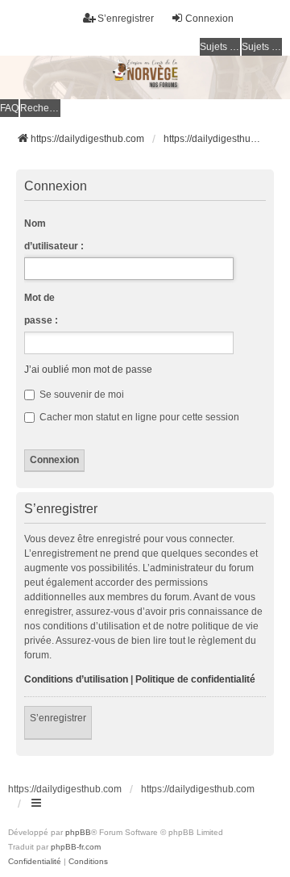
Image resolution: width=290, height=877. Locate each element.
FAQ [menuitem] (9, 108)
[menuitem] (34, 861)
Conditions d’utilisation (76, 679)
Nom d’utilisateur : (54, 235)
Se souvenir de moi (80, 394)
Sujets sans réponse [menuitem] (220, 46)
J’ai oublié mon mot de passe (88, 369)
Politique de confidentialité (195, 679)
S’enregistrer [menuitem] (125, 18)
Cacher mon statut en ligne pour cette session (138, 417)
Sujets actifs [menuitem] (262, 46)
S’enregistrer (58, 718)
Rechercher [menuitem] (40, 108)
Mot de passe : (41, 309)
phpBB (78, 832)
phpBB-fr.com (76, 846)
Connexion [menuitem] (209, 18)
